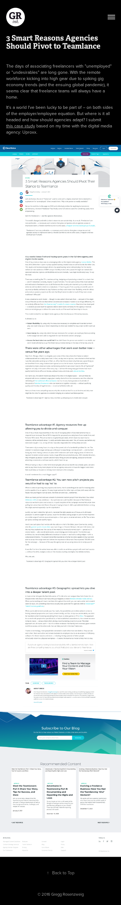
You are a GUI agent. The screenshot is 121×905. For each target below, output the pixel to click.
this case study (20, 126)
